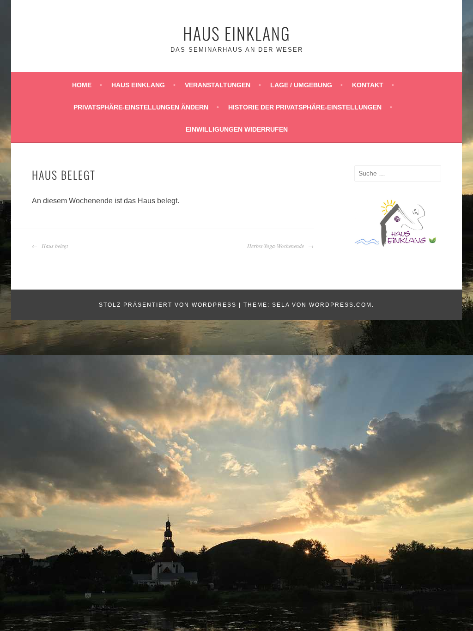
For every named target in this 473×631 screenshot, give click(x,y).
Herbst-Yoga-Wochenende (276, 245)
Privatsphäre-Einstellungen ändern (140, 107)
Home (81, 85)
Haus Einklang (237, 33)
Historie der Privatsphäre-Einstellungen (305, 107)
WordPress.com (340, 305)
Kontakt (367, 85)
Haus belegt (54, 245)
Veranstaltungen (217, 85)
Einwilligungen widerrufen (237, 129)
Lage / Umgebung (301, 85)
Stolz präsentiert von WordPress (167, 305)
